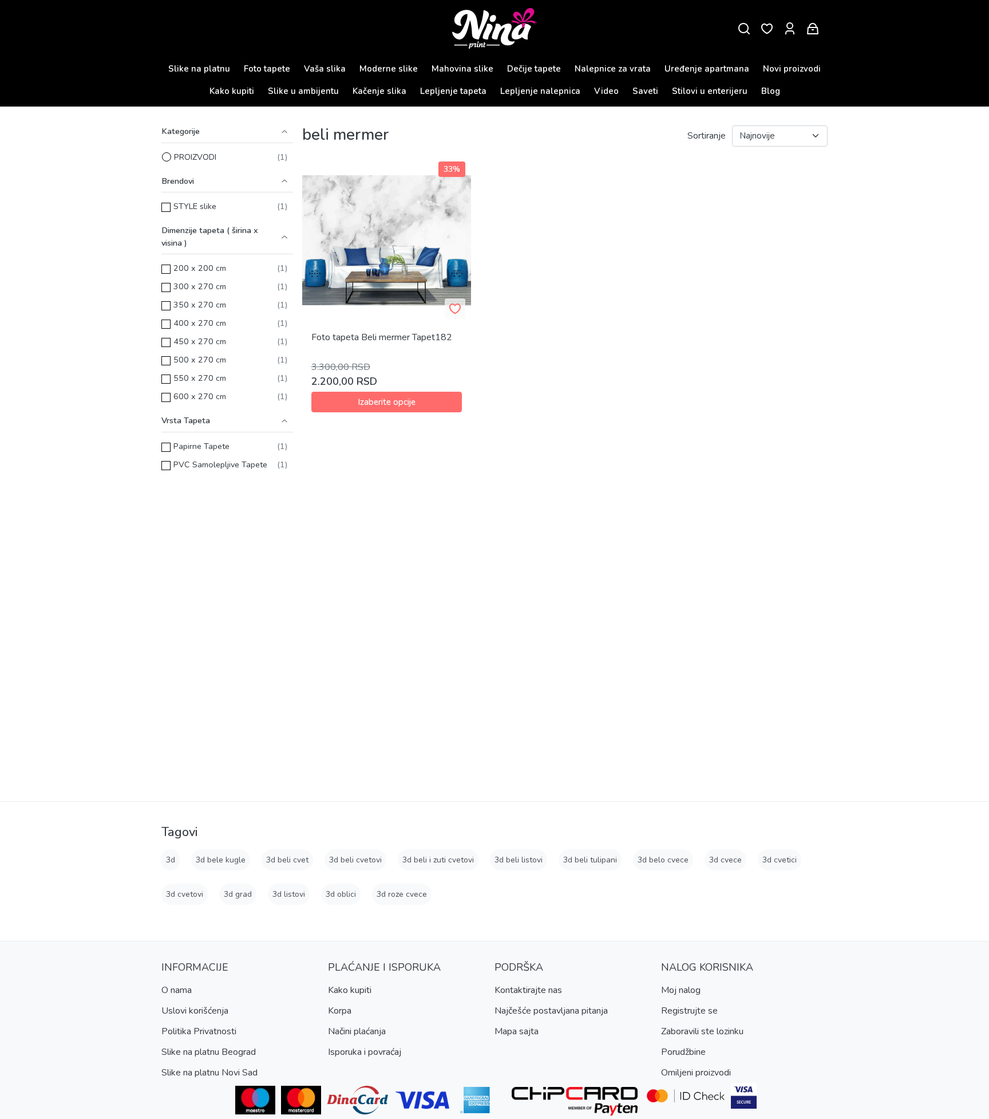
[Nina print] (494, 29)
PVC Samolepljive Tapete (220, 464)
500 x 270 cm (199, 359)
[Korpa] (813, 29)
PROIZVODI (195, 157)
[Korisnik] (790, 29)
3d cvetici (779, 859)
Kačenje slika (379, 91)
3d (170, 859)
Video (606, 91)
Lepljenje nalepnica (540, 91)
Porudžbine (683, 1052)
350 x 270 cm (199, 304)
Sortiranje (706, 135)
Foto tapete (267, 68)
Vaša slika (325, 68)
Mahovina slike (462, 68)
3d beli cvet (287, 859)
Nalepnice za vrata (613, 68)
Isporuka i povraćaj (364, 1052)
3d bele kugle (221, 859)
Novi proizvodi (792, 68)
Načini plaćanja (357, 1031)
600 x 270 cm (199, 396)
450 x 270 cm (199, 341)
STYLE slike (194, 206)
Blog (770, 91)
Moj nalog (681, 990)
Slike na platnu (199, 68)
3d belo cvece (663, 859)
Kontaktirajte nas (528, 990)
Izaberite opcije (387, 402)
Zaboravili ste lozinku (702, 1031)
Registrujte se (689, 1010)
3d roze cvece (402, 894)
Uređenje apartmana (706, 68)
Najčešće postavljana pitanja (551, 1010)
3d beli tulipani (590, 859)
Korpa (339, 1010)
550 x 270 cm (199, 378)
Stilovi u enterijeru (709, 91)
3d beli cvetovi (355, 859)
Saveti (645, 91)
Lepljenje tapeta (453, 91)
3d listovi (288, 894)
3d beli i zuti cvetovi (438, 859)
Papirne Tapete (201, 446)
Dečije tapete (534, 68)
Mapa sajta (516, 1031)
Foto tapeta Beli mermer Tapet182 (381, 337)
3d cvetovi (184, 894)
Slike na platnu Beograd (208, 1052)
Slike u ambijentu (303, 91)
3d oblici (341, 894)
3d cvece (725, 859)
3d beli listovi (518, 859)
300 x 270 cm (199, 286)
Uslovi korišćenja (194, 1010)
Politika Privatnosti (198, 1031)
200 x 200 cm (199, 268)
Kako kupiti (231, 91)
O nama (176, 990)
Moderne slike (388, 68)
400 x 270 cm (199, 323)
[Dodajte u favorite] (455, 309)
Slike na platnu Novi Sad (209, 1072)
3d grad (238, 894)
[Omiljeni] (767, 29)
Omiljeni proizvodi (696, 1072)
